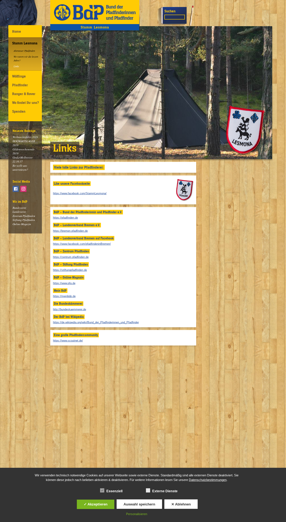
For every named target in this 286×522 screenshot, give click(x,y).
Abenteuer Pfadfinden (24, 50)
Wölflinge (19, 76)
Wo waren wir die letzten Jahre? (26, 58)
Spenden (18, 111)
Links (16, 66)
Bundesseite (19, 208)
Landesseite (19, 212)
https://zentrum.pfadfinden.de (71, 257)
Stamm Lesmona (24, 43)
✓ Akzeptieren (95, 504)
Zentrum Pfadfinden (24, 216)
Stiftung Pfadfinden (24, 220)
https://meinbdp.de (64, 296)
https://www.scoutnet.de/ (68, 340)
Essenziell (114, 491)
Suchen (169, 11)
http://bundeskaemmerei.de (69, 309)
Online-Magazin (22, 224)
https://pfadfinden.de (65, 217)
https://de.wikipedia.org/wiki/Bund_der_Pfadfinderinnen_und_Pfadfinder (96, 322)
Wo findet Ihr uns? (25, 103)
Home (16, 31)
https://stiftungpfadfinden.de (70, 270)
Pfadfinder (20, 85)
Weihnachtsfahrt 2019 (25, 137)
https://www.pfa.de (64, 283)
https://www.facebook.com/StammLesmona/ (80, 193)
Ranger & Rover (23, 94)
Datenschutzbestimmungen (208, 480)
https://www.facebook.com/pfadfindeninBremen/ (82, 243)
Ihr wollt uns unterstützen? (20, 168)
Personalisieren (136, 514)
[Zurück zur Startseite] (94, 12)
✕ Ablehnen (181, 504)
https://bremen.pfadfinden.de (70, 230)
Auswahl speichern (139, 504)
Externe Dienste (165, 491)
